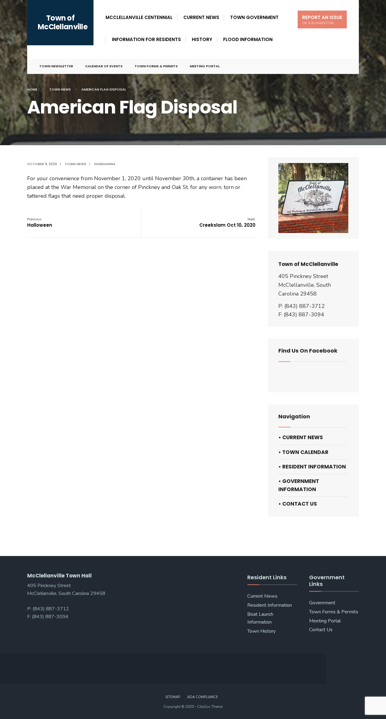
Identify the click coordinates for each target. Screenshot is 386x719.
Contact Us (321, 629)
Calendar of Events (103, 66)
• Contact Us (297, 503)
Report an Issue (322, 19)
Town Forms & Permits (156, 66)
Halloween (39, 222)
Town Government (254, 17)
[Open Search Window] (344, 66)
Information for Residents (146, 39)
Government (322, 602)
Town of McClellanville (62, 22)
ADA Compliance (202, 697)
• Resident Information (312, 466)
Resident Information (269, 605)
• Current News (300, 437)
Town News (60, 89)
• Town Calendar (303, 452)
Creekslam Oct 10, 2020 (227, 222)
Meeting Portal (205, 66)
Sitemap (172, 697)
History (202, 39)
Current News (201, 17)
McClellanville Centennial (139, 17)
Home (32, 89)
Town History (261, 631)
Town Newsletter (56, 66)
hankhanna (104, 163)
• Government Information (298, 485)
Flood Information (248, 39)
